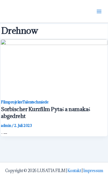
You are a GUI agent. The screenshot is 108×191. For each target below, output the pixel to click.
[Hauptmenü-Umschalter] (99, 11)
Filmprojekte (11, 102)
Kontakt (74, 170)
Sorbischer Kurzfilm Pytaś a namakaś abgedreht (45, 112)
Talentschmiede (35, 102)
